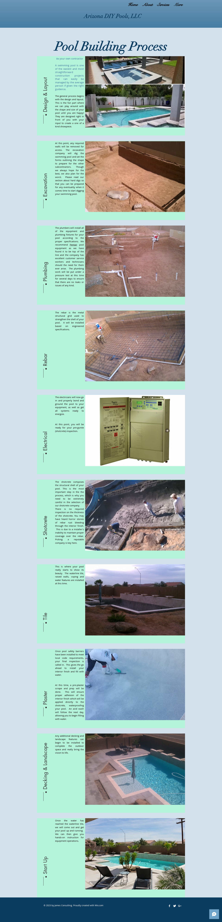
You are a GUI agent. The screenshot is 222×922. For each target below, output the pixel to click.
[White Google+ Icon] (179, 906)
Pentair (73, 244)
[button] (45, 88)
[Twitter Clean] (174, 906)
